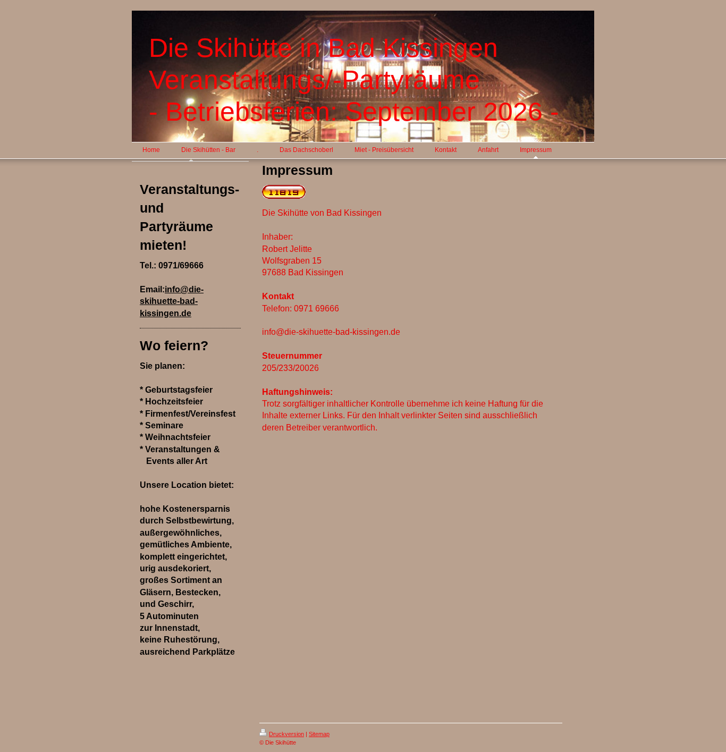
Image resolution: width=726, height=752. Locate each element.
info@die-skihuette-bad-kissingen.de (172, 301)
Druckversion (286, 734)
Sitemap (319, 734)
